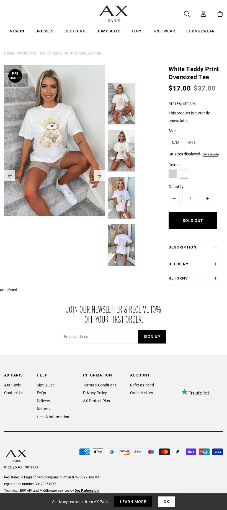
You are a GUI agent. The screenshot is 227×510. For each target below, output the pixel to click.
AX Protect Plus (96, 400)
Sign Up (152, 336)
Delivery (43, 400)
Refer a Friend (142, 385)
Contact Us (13, 392)
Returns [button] (178, 278)
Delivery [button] (179, 263)
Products (27, 53)
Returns (43, 408)
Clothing (75, 31)
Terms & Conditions (100, 385)
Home (9, 53)
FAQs (41, 392)
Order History (141, 392)
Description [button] (183, 247)
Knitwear (164, 31)
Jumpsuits (108, 31)
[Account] (198, 14)
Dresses (44, 31)
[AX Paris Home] (113, 14)
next (99, 175)
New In (17, 31)
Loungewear (200, 31)
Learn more (133, 501)
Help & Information (53, 416)
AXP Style (12, 385)
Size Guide (210, 154)
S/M (176, 142)
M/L (192, 142)
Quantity (176, 186)
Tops (137, 31)
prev (9, 175)
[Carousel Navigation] (54, 175)
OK (166, 501)
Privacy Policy (95, 392)
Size (172, 130)
